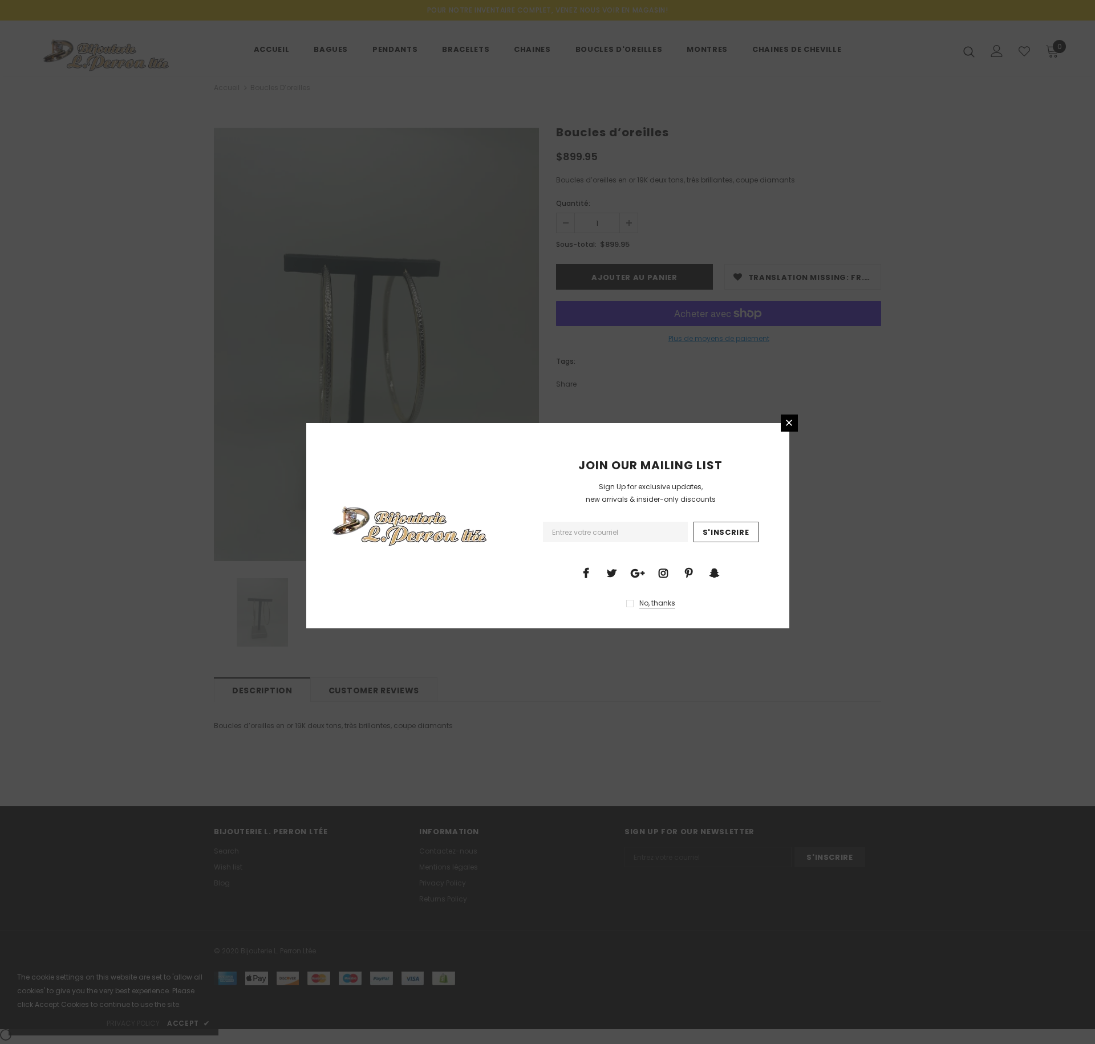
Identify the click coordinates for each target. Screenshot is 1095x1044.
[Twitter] (611, 572)
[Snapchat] (714, 572)
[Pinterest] (688, 572)
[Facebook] (586, 572)
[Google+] (637, 572)
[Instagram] (663, 572)
